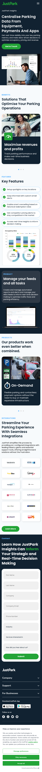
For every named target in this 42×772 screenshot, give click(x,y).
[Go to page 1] (18, 169)
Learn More (10, 529)
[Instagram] (8, 716)
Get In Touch (11, 46)
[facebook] (3, 716)
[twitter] (12, 716)
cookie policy (33, 742)
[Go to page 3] (23, 169)
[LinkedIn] (17, 716)
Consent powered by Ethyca (29, 768)
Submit (21, 656)
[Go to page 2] (21, 169)
